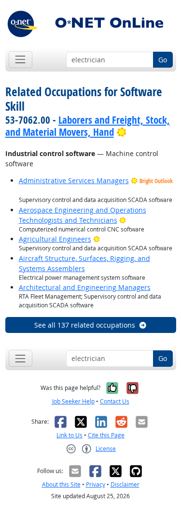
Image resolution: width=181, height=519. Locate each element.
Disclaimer (125, 484)
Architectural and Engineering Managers (85, 287)
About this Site (61, 484)
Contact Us (114, 401)
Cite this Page (106, 435)
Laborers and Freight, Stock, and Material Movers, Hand (87, 126)
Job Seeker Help (73, 401)
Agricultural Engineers (55, 239)
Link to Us (69, 435)
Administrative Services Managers (74, 180)
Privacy (95, 484)
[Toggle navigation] (20, 59)
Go (162, 59)
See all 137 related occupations (84, 325)
